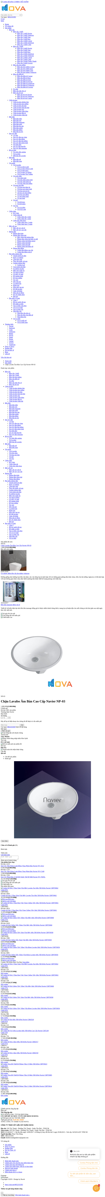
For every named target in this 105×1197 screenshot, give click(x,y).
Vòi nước (12, 163)
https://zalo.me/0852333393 (14, 1184)
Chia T (15, 300)
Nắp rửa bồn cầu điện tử (25, 315)
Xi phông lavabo (18, 269)
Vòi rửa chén (17, 176)
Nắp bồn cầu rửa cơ (23, 313)
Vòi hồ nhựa (21, 204)
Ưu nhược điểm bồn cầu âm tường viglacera (15, 573)
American (12, 344)
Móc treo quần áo (19, 270)
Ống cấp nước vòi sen (20, 261)
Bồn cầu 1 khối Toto (24, 37)
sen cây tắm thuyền (19, 146)
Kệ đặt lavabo (17, 289)
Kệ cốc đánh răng (19, 294)
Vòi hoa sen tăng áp (23, 187)
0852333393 (11, 727)
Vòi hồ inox (21, 202)
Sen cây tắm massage (20, 148)
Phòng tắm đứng (18, 248)
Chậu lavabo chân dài (20, 115)
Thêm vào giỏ (6, 731)
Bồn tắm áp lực (18, 132)
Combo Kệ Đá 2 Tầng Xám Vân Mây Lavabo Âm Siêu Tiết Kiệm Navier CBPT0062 (29, 895)
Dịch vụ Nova (9, 346)
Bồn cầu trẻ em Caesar (24, 98)
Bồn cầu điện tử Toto (24, 80)
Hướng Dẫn (9, 1148)
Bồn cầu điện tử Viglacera (25, 85)
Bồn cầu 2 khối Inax (23, 52)
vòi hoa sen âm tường (24, 193)
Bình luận (4, 849)
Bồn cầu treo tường (19, 65)
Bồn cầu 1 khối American (25, 43)
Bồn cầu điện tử (18, 74)
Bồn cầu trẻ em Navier (24, 94)
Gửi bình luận (5, 855)
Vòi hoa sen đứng (23, 194)
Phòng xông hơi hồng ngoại (26, 241)
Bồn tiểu (12, 157)
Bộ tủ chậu (12, 150)
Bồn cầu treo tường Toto (25, 70)
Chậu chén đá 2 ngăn (24, 217)
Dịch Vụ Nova (10, 1146)
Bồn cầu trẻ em (18, 93)
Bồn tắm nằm (17, 119)
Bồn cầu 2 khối (18, 46)
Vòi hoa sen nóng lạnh (24, 189)
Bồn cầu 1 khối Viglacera (25, 35)
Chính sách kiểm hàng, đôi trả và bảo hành (19, 1166)
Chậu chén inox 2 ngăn (24, 224)
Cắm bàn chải (17, 259)
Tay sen (15, 280)
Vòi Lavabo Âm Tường (25, 174)
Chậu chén (12, 211)
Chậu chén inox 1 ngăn (24, 222)
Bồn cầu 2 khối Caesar (24, 57)
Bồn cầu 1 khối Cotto (24, 44)
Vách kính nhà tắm (19, 267)
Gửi (22, 725)
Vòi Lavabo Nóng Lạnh (25, 169)
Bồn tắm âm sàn (18, 126)
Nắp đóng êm (21, 317)
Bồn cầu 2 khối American (25, 54)
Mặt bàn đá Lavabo (19, 156)
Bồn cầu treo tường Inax (25, 69)
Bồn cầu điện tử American (25, 83)
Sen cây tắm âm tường (20, 141)
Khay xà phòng (18, 257)
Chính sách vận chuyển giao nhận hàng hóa (19, 1163)
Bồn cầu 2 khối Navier (24, 48)
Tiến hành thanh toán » (22, 1195)
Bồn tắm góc (17, 120)
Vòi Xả (15, 206)
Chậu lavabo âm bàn (19, 106)
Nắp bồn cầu (17, 311)
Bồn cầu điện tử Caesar (24, 76)
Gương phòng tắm (19, 263)
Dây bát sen (17, 282)
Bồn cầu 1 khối (18, 32)
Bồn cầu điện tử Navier (24, 82)
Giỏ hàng (3, 20)
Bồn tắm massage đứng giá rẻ (10, 605)
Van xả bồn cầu (18, 309)
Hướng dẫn (8, 348)
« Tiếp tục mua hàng (8, 1195)
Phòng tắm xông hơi (19, 235)
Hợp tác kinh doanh (11, 1168)
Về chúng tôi (9, 26)
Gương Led (21, 265)
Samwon (12, 328)
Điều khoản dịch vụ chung (13, 1172)
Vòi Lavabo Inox (22, 170)
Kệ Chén (16, 213)
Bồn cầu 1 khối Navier (24, 33)
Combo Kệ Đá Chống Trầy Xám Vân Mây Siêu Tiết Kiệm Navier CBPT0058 (26, 940)
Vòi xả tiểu (16, 319)
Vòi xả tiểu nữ (22, 320)
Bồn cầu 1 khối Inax (23, 39)
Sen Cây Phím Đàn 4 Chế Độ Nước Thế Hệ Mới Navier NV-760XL (23, 877)
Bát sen (15, 296)
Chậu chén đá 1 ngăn (24, 219)
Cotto (11, 330)
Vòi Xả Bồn (21, 207)
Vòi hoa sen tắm (18, 185)
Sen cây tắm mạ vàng (20, 137)
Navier (11, 326)
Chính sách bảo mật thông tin (14, 1165)
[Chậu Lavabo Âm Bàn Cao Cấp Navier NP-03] (39, 695)
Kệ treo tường (17, 278)
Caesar (11, 341)
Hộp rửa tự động (18, 293)
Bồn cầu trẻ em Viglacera (25, 96)
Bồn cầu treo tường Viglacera (26, 72)
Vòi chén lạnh (21, 178)
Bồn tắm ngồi (17, 124)
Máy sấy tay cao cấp (19, 230)
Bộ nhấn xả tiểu (18, 304)
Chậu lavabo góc (18, 109)
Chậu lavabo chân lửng (20, 111)
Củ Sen (15, 135)
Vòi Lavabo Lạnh (23, 167)
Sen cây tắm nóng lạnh (20, 143)
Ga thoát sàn (17, 283)
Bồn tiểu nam (17, 161)
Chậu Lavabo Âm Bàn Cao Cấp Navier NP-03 (16, 545)
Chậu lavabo (13, 100)
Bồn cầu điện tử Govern (25, 87)
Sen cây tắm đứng (19, 139)
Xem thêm (5, 841)
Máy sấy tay (13, 226)
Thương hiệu (9, 324)
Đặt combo (4, 973)
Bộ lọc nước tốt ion (19, 302)
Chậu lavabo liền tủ (19, 113)
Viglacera (12, 332)
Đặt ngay (11, 899)
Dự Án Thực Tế (10, 1150)
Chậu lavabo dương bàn (21, 102)
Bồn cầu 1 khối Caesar (24, 41)
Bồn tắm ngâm (18, 128)
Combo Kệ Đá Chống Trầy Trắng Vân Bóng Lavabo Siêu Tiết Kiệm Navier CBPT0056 (29, 955)
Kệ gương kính (18, 276)
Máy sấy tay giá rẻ (19, 228)
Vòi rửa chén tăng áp (24, 182)
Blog (6, 352)
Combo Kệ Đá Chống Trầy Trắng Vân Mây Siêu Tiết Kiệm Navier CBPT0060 (26, 925)
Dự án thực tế (9, 350)
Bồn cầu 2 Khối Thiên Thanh (26, 61)
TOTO (11, 343)
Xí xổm (15, 89)
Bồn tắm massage (19, 122)
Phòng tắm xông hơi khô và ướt (27, 239)
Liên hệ (7, 354)
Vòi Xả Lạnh (21, 209)
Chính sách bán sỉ (10, 1170)
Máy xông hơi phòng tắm (25, 237)
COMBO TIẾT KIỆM (20, 2)
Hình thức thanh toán (12, 1161)
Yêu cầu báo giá (6, 357)
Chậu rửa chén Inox (19, 220)
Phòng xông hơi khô (23, 243)
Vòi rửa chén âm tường (24, 183)
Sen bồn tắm (17, 144)
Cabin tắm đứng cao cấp (25, 250)
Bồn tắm (12, 117)
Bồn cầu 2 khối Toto (24, 50)
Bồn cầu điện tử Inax (24, 78)
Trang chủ (8, 361)
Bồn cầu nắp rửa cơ (19, 91)
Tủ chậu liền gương (19, 152)
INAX (11, 335)
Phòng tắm (12, 232)
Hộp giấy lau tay (18, 287)
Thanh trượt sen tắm (19, 256)
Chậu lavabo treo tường (20, 104)
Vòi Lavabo (17, 165)
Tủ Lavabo (16, 154)
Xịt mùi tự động (18, 272)
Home (7, 24)
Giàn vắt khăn (17, 291)
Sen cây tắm (13, 133)
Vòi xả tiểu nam (22, 322)
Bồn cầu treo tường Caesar (26, 67)
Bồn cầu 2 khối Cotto (24, 59)
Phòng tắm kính (18, 233)
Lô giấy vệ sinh (18, 274)
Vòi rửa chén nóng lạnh (25, 180)
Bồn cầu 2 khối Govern (25, 63)
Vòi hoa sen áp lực (23, 191)
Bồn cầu (11, 30)
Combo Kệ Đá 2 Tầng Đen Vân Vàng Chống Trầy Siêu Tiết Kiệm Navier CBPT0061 (29, 910)
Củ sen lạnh (21, 198)
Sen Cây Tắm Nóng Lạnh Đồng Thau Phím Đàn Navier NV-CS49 (22, 871)
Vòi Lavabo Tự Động (24, 172)
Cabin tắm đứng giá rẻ (24, 252)
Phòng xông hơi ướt (23, 244)
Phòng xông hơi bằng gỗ (25, 246)
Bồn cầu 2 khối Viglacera (25, 56)
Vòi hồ (15, 200)
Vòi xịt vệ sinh (18, 307)
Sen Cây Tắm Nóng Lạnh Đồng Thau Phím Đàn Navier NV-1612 (22, 866)
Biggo (11, 333)
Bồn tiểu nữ (17, 159)
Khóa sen (16, 285)
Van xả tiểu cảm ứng (19, 306)
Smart (11, 337)
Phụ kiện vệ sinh (14, 298)
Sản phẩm (8, 28)
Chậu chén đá (17, 215)
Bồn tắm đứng (17, 130)
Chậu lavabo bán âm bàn (21, 107)
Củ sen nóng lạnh (23, 196)
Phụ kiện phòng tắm (15, 254)
